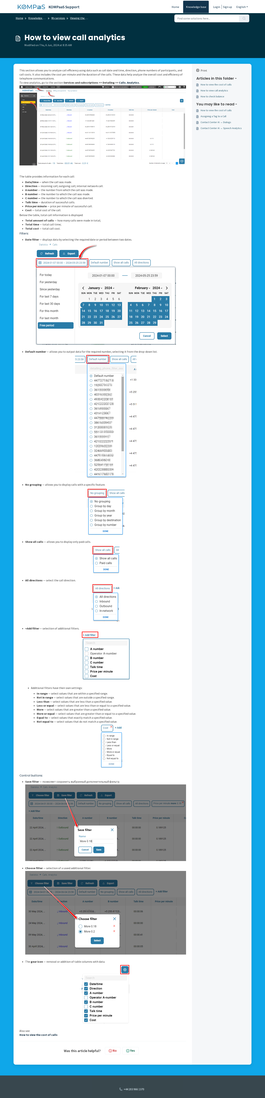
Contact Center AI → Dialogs (216, 122)
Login (216, 7)
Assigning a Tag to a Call (213, 116)
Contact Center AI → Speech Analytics (221, 128)
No (115, 1050)
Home (175, 7)
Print (204, 70)
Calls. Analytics (129, 82)
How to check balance (212, 96)
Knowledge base (196, 7)
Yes (132, 1050)
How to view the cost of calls (216, 84)
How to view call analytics (214, 90)
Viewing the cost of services (87, 18)
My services (58, 18)
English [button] (241, 7)
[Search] (244, 18)
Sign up (227, 7)
